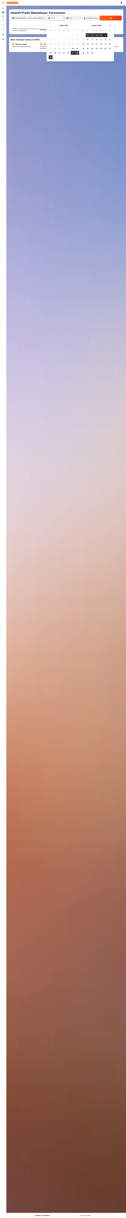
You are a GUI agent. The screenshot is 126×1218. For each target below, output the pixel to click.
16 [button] (77, 44)
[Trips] (3, 34)
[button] (3, 3)
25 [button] (55, 53)
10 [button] (50, 44)
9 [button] (77, 40)
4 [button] (55, 40)
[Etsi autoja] (3, 16)
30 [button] (77, 53)
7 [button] (68, 40)
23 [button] (77, 48)
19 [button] (59, 48)
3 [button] (50, 40)
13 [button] (64, 44)
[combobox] (30, 18)
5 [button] (59, 40)
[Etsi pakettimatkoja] (3, 20)
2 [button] (77, 35)
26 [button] (59, 53)
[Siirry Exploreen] (3, 25)
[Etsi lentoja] (3, 8)
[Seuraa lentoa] (3, 29)
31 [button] (50, 57)
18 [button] (55, 48)
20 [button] (64, 48)
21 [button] (68, 48)
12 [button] (59, 44)
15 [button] (73, 44)
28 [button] (68, 53)
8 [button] (72, 40)
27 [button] (64, 53)
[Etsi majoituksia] (3, 12)
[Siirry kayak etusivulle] (12, 3)
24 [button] (50, 53)
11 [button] (55, 44)
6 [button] (109, 35)
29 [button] (73, 53)
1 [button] (87, 35)
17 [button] (50, 48)
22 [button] (73, 48)
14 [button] (68, 44)
